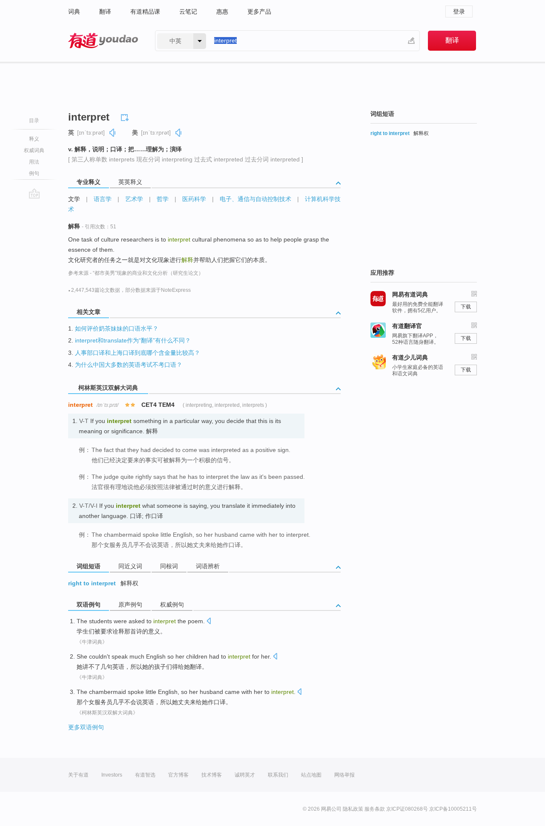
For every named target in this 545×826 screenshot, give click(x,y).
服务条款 (374, 809)
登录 (459, 11)
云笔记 (188, 11)
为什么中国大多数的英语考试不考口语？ (128, 364)
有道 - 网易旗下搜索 (103, 41)
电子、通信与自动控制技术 (255, 199)
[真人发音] (112, 132)
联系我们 (278, 775)
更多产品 (259, 11)
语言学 (103, 199)
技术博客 (211, 775)
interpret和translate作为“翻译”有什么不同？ (133, 340)
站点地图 (311, 775)
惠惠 (222, 11)
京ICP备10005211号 (453, 809)
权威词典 (34, 150)
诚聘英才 (245, 775)
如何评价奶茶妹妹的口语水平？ (116, 328)
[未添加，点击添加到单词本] (126, 116)
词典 (74, 11)
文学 (74, 199)
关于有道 (78, 775)
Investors (111, 775)
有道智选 (145, 775)
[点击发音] (209, 621)
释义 (34, 139)
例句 (34, 173)
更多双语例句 (86, 727)
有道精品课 (145, 11)
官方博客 (178, 775)
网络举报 (344, 775)
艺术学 (134, 199)
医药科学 (194, 199)
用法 (34, 162)
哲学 (163, 199)
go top (34, 193)
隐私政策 (353, 809)
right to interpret (92, 583)
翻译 (105, 11)
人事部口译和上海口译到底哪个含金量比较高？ (137, 352)
